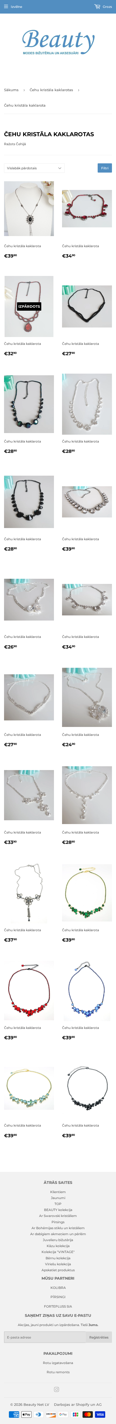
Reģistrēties (98, 1337)
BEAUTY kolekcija (58, 1210)
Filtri (104, 168)
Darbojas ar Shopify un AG (78, 1404)
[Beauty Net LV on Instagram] (56, 1390)
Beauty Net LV (36, 1404)
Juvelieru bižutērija (58, 1240)
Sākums (11, 90)
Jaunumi (58, 1198)
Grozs (107, 7)
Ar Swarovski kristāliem (58, 1216)
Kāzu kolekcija (58, 1246)
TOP (58, 1204)
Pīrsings (58, 1222)
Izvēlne (16, 7)
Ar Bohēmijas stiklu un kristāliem (58, 1228)
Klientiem (58, 1192)
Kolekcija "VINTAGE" (58, 1252)
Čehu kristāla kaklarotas (51, 90)
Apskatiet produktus (58, 1270)
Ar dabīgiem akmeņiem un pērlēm (58, 1234)
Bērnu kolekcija (58, 1258)
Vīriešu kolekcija (58, 1264)
